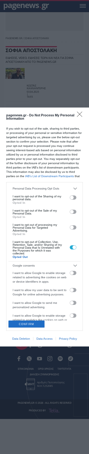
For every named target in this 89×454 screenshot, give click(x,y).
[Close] (81, 115)
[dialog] (44, 227)
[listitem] (44, 188)
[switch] (73, 197)
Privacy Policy (68, 338)
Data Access (44, 338)
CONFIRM (26, 324)
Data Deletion (21, 338)
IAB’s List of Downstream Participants (49, 176)
